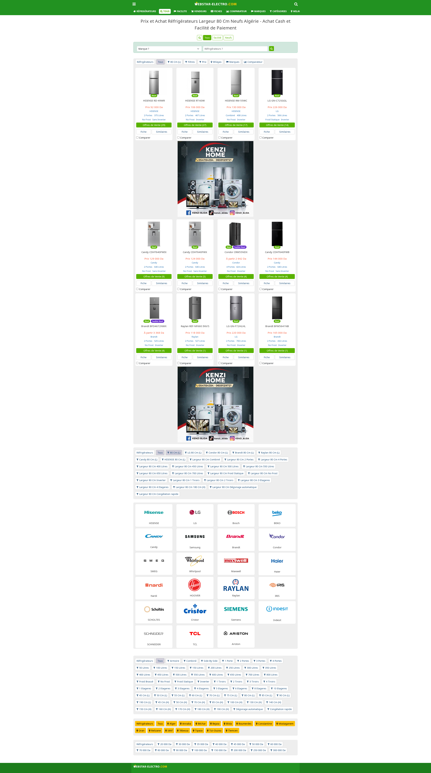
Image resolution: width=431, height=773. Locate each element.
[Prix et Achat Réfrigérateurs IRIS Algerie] (277, 584)
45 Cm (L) (144, 695)
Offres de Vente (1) (195, 350)
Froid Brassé (146, 681)
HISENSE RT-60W (195, 100)
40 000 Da (220, 744)
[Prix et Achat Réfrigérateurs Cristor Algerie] (195, 608)
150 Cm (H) (145, 709)
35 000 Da (202, 744)
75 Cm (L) (232, 695)
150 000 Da (220, 750)
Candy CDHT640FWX (195, 252)
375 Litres (159, 115)
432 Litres (282, 340)
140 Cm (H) (275, 702)
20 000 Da (165, 744)
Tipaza (199, 730)
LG (277, 111)
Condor (236, 262)
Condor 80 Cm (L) (218, 452)
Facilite (182, 11)
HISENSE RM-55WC (236, 100)
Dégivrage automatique (249, 709)
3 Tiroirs (254, 681)
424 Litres (241, 266)
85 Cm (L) (267, 695)
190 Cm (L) (145, 702)
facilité (217, 37)
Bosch (236, 523)
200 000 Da (240, 750)
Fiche (143, 131)
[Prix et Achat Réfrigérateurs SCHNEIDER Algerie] (154, 633)
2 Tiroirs (237, 681)
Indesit (277, 620)
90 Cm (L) (284, 695)
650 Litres (235, 674)
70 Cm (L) (214, 695)
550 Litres (199, 674)
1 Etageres (145, 688)
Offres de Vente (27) (195, 125)
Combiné (230, 115)
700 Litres (241, 340)
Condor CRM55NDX (236, 252)
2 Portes (148, 115)
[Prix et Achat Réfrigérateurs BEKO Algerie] (277, 512)
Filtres (191, 61)
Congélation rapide (281, 709)
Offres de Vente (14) (277, 125)
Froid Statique (272, 119)
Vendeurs (200, 11)
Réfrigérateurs (146, 11)
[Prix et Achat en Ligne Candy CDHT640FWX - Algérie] (195, 233)
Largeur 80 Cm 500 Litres (224, 466)
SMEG (154, 571)
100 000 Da (200, 750)
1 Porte (229, 660)
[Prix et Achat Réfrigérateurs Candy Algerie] (154, 536)
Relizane (156, 730)
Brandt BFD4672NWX (154, 326)
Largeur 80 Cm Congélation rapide (158, 494)
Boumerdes (245, 723)
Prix (204, 61)
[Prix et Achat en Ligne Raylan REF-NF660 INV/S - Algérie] (195, 307)
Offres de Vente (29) (154, 125)
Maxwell (236, 571)
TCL (195, 644)
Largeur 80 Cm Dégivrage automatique (234, 487)
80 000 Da (163, 750)
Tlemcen (233, 730)
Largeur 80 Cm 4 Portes (274, 459)
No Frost (146, 119)
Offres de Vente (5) (195, 276)
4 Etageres (203, 688)
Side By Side (211, 660)
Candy (154, 262)
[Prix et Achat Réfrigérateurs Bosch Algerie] (236, 512)
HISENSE (154, 111)
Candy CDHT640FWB (277, 252)
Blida (229, 723)
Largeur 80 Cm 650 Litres (153, 473)
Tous (166, 11)
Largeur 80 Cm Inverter (152, 480)
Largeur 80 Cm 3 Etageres (255, 480)
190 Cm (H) (223, 709)
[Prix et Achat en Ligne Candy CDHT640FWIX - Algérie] (154, 233)
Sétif (170, 730)
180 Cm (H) (203, 709)
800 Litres (272, 674)
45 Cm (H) (163, 702)
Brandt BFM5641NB (277, 326)
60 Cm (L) (197, 695)
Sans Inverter (159, 119)
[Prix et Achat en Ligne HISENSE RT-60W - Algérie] (195, 82)
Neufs (228, 37)
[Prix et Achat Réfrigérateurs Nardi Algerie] (154, 584)
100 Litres (161, 667)
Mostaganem (286, 723)
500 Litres (181, 674)
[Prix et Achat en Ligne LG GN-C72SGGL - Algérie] (277, 82)
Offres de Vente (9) (153, 276)
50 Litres (144, 667)
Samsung (195, 547)
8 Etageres (260, 688)
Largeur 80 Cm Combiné (206, 459)
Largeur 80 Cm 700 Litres (189, 473)
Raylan (195, 336)
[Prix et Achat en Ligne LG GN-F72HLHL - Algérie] (236, 307)
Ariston (236, 644)
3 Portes (260, 660)
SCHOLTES (154, 619)
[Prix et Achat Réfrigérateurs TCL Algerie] (195, 633)
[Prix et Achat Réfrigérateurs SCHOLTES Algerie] (154, 608)
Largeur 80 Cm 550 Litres (260, 466)
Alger (173, 723)
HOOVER (195, 595)
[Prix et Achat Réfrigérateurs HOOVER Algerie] (195, 584)
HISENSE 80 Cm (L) (174, 459)
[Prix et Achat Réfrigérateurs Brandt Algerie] (236, 536)
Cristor (195, 619)
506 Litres (282, 115)
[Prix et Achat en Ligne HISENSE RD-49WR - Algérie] (154, 82)
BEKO (277, 523)
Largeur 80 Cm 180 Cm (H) (190, 487)
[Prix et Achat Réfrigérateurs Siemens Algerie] (236, 608)
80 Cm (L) (175, 61)
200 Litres (216, 667)
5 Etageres (222, 688)
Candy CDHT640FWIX (154, 252)
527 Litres (200, 340)
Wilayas (298, 11)
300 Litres (252, 667)
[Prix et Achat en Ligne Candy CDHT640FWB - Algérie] (277, 233)
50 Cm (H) (181, 702)
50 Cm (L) (162, 695)
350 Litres (270, 667)
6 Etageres (241, 688)
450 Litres (162, 674)
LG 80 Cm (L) (194, 452)
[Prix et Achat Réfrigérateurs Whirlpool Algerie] (195, 560)
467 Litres (200, 115)
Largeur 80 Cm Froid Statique (226, 473)
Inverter (200, 119)
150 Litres (179, 667)
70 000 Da (144, 750)
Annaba (186, 723)
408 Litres (241, 115)
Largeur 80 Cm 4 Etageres (154, 487)
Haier (277, 571)
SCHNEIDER (154, 644)
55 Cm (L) (179, 695)
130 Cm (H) (256, 702)
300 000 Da (279, 750)
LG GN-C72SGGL (277, 100)
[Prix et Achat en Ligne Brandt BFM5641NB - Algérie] (277, 307)
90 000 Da (181, 750)
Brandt (154, 336)
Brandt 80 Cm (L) (244, 452)
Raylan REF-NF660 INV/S (195, 326)
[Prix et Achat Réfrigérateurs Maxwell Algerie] (236, 560)
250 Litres (234, 667)
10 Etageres (280, 688)
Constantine (265, 723)
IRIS (277, 595)
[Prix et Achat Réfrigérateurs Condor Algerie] (277, 536)
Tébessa (183, 730)
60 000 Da (275, 744)
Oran (141, 730)
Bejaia (215, 723)
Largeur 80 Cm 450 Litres (189, 466)
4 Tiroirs (270, 681)
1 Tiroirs (221, 681)
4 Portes (230, 266)
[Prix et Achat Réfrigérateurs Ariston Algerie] (236, 633)
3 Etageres (184, 688)
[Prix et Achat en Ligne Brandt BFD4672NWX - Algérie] (154, 307)
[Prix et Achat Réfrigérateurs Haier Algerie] (277, 560)
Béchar (202, 723)
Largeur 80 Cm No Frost (264, 473)
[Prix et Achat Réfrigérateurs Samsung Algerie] (195, 536)
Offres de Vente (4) (236, 276)
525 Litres (159, 340)
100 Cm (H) (236, 702)
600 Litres (217, 674)
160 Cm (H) (165, 709)
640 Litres (159, 266)
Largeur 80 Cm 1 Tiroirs (186, 480)
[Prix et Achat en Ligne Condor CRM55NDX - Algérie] (236, 233)
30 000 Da (184, 744)
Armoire (174, 660)
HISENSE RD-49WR (154, 100)
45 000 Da (239, 744)
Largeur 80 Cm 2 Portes (240, 459)
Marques (260, 11)
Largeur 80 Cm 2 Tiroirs (220, 480)
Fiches (218, 11)
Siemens (236, 619)
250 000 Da (259, 750)
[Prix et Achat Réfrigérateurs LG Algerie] (195, 512)
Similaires (161, 131)
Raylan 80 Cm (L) (270, 452)
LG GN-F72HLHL (236, 326)
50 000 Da (257, 744)
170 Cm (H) (184, 709)
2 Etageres (164, 688)
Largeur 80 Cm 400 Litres (153, 466)
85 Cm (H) (217, 702)
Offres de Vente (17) (236, 125)
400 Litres (144, 674)
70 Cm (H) (199, 702)
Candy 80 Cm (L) (148, 459)
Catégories (280, 11)
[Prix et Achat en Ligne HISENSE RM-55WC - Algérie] (236, 82)
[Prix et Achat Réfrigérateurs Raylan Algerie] (236, 584)
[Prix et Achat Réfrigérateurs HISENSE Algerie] (154, 512)
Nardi (154, 595)
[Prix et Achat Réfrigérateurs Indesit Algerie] (277, 609)
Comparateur (238, 11)
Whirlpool (195, 571)
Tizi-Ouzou (215, 730)
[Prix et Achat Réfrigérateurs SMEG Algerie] (154, 560)
